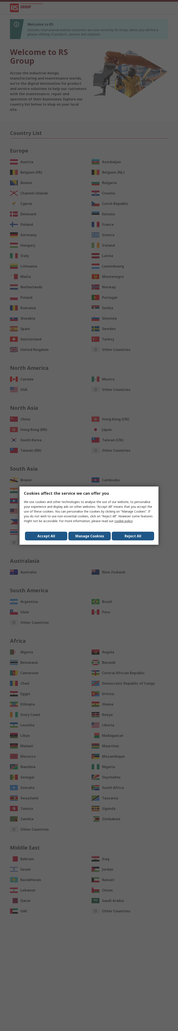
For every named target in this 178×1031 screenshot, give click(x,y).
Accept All (46, 536)
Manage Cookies (89, 536)
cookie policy (123, 521)
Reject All (133, 536)
